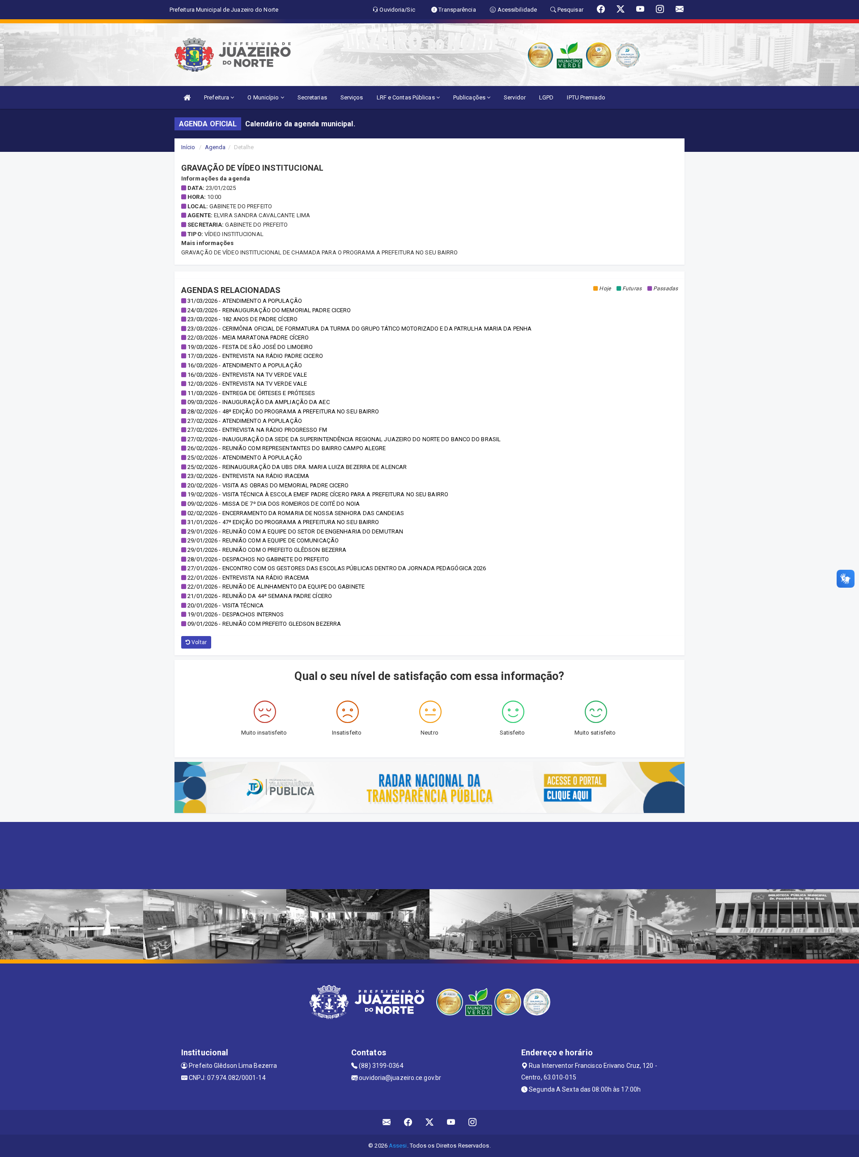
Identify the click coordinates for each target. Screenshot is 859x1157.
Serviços (351, 97)
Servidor (515, 97)
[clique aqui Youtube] (451, 1122)
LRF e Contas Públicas (406, 97)
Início (188, 147)
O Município (263, 97)
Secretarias (312, 97)
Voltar (198, 642)
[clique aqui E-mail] (387, 1122)
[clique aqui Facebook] (408, 1122)
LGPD (546, 97)
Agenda (215, 147)
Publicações (470, 97)
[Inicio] (187, 97)
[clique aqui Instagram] (473, 1122)
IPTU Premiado (586, 97)
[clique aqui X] (430, 1122)
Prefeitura (217, 97)
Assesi (398, 1145)
